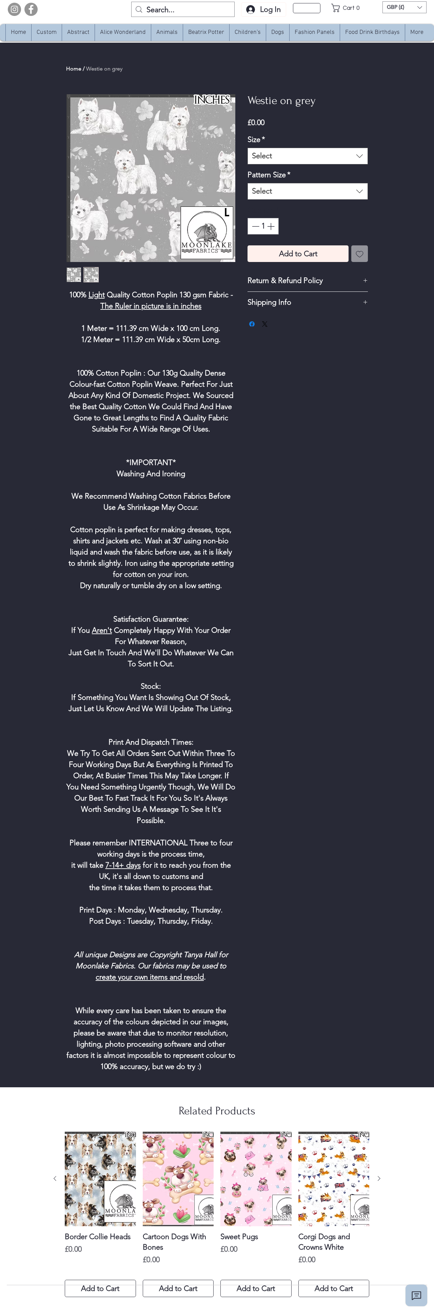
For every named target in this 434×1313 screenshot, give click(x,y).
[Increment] (271, 226)
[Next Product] (379, 1178)
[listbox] (404, 7)
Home (73, 68)
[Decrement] (255, 226)
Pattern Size (269, 174)
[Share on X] (265, 324)
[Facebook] (31, 9)
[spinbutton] (263, 226)
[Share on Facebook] (252, 324)
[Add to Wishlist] (359, 253)
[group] (217, 1214)
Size (256, 139)
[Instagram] (14, 9)
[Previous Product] (55, 1178)
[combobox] (308, 156)
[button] (347, 8)
